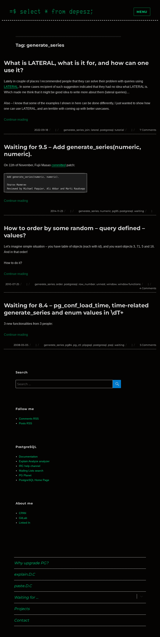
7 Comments (148, 129)
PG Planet (25, 475)
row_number (87, 284)
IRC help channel (29, 466)
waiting (139, 211)
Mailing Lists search (31, 470)
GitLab (23, 518)
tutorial (119, 129)
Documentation (28, 456)
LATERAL (11, 86)
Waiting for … (26, 597)
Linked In (24, 522)
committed (59, 165)
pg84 (68, 344)
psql (110, 344)
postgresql (107, 129)
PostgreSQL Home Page (34, 480)
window (112, 284)
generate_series (74, 129)
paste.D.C (23, 585)
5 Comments (148, 344)
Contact (21, 620)
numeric (105, 211)
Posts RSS (25, 423)
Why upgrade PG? (31, 563)
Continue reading (16, 119)
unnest (100, 284)
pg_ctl (77, 344)
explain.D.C (24, 574)
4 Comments (148, 288)
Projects (21, 608)
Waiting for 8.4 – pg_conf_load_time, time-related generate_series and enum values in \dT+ (76, 309)
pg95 (115, 211)
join (87, 129)
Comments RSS (29, 418)
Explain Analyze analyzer (34, 461)
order (59, 284)
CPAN (22, 513)
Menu (142, 12)
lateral (95, 129)
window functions (129, 284)
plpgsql (87, 344)
